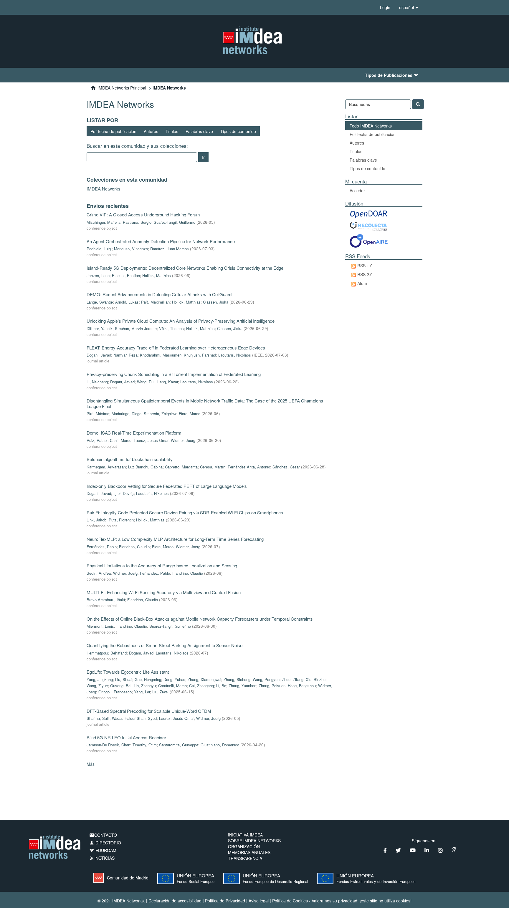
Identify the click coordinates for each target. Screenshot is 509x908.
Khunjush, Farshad (200, 355)
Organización (244, 846)
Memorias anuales (249, 852)
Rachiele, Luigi (99, 248)
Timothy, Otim (145, 745)
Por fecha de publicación (113, 131)
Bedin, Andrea (99, 573)
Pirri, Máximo (98, 413)
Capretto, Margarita (181, 467)
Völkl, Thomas (171, 328)
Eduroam (102, 850)
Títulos (172, 131)
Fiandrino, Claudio (134, 546)
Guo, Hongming (148, 679)
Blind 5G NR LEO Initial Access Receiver (126, 737)
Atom (362, 283)
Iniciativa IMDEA (245, 835)
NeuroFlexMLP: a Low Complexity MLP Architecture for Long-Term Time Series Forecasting (175, 539)
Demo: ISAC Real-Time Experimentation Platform (134, 433)
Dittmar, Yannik (100, 328)
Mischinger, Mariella (103, 222)
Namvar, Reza (125, 355)
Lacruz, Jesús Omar (151, 440)
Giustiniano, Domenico (220, 745)
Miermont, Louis (100, 626)
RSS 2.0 (365, 274)
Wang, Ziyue (97, 685)
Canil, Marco (120, 440)
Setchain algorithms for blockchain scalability (130, 459)
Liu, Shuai (123, 679)
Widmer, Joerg (183, 440)
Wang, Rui (145, 382)
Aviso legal (259, 901)
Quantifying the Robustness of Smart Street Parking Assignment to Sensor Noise (164, 645)
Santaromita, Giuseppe (178, 745)
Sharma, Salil (98, 718)
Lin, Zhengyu (145, 685)
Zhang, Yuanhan (242, 685)
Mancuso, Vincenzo (131, 248)
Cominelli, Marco (172, 685)
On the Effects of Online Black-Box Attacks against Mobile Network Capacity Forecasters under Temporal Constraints (200, 619)
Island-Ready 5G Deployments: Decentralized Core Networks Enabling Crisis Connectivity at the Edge (185, 268)
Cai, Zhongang (201, 685)
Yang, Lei (142, 692)
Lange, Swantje (100, 302)
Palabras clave (199, 131)
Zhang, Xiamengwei (204, 679)
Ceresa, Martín (212, 467)
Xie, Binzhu (315, 679)
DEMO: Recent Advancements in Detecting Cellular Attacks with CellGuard (159, 294)
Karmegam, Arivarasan (106, 467)
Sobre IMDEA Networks (254, 841)
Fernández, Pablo (102, 546)
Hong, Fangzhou (302, 685)
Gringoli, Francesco (115, 692)
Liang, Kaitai (167, 382)
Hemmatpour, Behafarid (107, 653)
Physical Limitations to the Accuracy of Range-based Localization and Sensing (162, 565)
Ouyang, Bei (120, 685)
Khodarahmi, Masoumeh (160, 355)
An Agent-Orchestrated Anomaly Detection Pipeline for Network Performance (161, 241)
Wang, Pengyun (266, 679)
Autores (151, 131)
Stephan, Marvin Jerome (136, 328)
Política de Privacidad (225, 901)
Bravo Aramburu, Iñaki (106, 599)
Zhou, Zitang (292, 679)
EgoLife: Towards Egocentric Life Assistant (128, 672)
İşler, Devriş (123, 493)
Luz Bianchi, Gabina (145, 467)
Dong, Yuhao (174, 679)
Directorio (105, 843)
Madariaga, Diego (126, 413)
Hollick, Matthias (156, 275)
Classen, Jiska (215, 302)
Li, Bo (221, 685)
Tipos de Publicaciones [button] (388, 75)
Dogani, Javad (99, 355)
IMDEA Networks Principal (121, 88)
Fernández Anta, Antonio (249, 467)
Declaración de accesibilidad (174, 901)
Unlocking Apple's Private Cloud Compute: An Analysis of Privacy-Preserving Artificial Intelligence (181, 321)
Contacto (103, 835)
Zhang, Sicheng (237, 679)
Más (91, 764)
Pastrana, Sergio (137, 222)
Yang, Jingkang (100, 679)
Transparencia (245, 858)
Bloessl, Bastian (126, 275)
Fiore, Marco (189, 413)
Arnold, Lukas (127, 302)
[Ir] (418, 104)
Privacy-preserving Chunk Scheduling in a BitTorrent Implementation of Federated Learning (174, 374)
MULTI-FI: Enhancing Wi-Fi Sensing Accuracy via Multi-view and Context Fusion (164, 592)
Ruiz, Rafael (97, 440)
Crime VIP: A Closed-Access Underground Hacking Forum (143, 214)
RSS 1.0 (365, 266)
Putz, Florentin (121, 520)
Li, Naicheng (97, 382)
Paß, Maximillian (155, 302)
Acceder (357, 190)
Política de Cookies (290, 901)
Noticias (102, 858)
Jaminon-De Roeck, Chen (108, 745)
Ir (203, 157)
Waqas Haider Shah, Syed (134, 718)
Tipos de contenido (238, 131)
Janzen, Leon (98, 275)
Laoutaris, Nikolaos (234, 355)
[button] (408, 7)
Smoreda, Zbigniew (160, 413)
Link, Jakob (96, 520)
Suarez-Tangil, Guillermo (174, 222)
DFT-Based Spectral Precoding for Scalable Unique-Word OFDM (149, 711)
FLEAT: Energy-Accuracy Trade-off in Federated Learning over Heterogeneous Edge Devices (176, 347)
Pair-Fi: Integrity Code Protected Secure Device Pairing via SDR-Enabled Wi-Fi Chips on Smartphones (185, 512)
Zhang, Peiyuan (272, 685)
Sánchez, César (286, 467)
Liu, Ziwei (160, 692)
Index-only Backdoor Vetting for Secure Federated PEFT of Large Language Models (167, 486)
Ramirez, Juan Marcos (169, 248)
